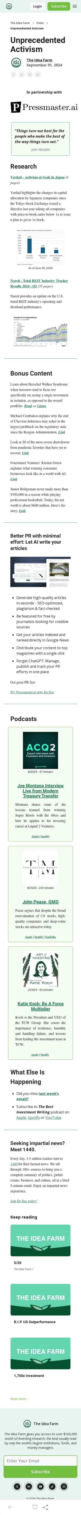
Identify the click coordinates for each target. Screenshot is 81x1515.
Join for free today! (23, 1200)
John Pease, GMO (40, 901)
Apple (35, 836)
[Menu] (74, 5)
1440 (14, 1163)
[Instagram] (64, 1487)
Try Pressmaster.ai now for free (32, 692)
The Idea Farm (20, 23)
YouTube (50, 937)
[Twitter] (17, 1487)
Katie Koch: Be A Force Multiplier (41, 1006)
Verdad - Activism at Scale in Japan (37, 177)
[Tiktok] (52, 1487)
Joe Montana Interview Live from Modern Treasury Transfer (40, 791)
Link (61, 432)
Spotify (45, 836)
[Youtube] (40, 1487)
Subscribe (58, 6)
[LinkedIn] (29, 1487)
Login (37, 6)
